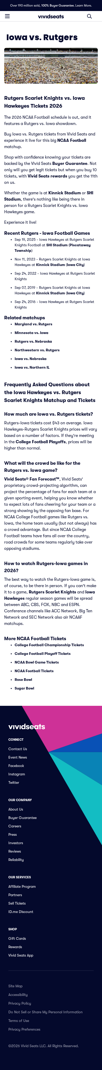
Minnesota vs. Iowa (31, 333)
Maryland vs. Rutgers (33, 324)
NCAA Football (71, 140)
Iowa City (75, 265)
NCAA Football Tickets (34, 671)
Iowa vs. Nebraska (31, 359)
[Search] (89, 16)
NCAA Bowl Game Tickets (37, 662)
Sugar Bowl (24, 688)
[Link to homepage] (51, 16)
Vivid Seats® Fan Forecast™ (31, 479)
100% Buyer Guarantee (57, 5)
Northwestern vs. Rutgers (37, 350)
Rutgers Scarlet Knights (52, 592)
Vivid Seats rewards (47, 176)
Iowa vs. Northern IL (32, 367)
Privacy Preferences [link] (24, 1029)
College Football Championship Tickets (49, 645)
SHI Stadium (56, 245)
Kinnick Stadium (64, 193)
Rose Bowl (23, 679)
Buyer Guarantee (69, 163)
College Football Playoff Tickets (43, 653)
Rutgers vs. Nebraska (33, 341)
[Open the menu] (7, 16)
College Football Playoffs (41, 442)
